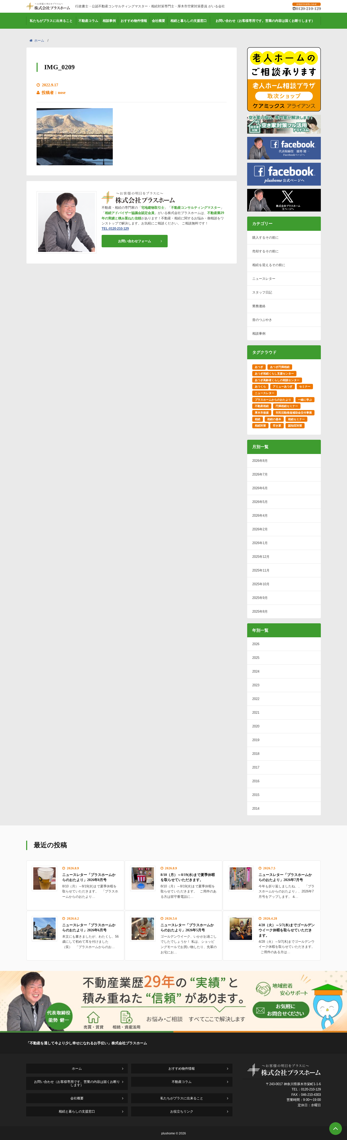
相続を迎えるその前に (268, 265)
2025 (255, 658)
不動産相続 (262, 406)
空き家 (277, 425)
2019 (255, 740)
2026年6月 (260, 488)
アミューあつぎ (282, 386)
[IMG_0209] (75, 162)
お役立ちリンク (181, 1111)
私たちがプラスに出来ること (51, 21)
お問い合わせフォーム (134, 241)
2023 (255, 685)
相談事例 (109, 21)
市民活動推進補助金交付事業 (294, 412)
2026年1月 (260, 543)
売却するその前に (265, 251)
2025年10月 (261, 584)
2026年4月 (260, 515)
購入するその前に (265, 237)
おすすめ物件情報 (134, 21)
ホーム (39, 40)
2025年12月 (261, 557)
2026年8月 (260, 461)
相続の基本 (274, 419)
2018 (255, 754)
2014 (255, 808)
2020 (255, 726)
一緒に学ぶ (305, 399)
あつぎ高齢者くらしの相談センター (277, 380)
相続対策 (260, 425)
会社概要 (158, 21)
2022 (255, 699)
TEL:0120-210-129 (115, 229)
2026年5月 (260, 502)
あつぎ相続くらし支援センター (274, 373)
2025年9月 (260, 598)
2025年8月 (260, 611)
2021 (255, 712)
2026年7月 (260, 474)
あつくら (260, 386)
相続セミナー (296, 419)
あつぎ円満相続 (280, 366)
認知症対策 (295, 425)
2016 (255, 781)
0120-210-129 (311, 1089)
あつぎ (259, 366)
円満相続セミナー (287, 406)
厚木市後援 (262, 412)
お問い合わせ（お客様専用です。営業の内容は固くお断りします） (265, 21)
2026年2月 (260, 529)
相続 (257, 419)
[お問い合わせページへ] (173, 1031)
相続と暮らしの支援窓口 (188, 21)
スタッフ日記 (262, 292)
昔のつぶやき (262, 320)
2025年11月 (261, 570)
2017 (255, 767)
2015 (255, 795)
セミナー (304, 386)
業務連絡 (258, 306)
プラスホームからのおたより (273, 399)
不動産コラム (88, 21)
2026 (255, 644)
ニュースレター (263, 279)
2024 (255, 671)
